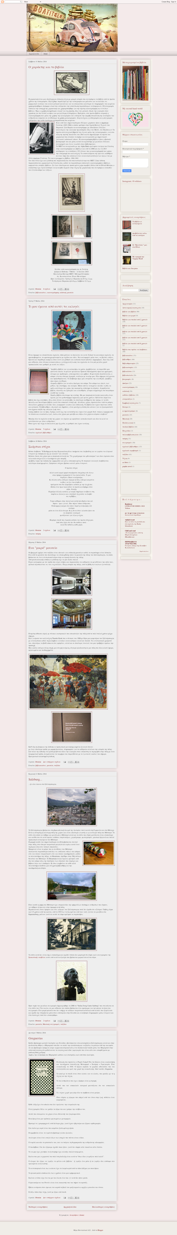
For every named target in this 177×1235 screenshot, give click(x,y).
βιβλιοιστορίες (128, 367)
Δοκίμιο (125, 383)
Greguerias (36, 1038)
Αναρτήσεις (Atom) (77, 1215)
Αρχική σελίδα (34, 54)
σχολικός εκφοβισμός (130, 450)
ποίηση (38, 534)
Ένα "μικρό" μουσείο (43, 548)
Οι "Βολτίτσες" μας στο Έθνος (139, 246)
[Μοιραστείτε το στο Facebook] (66, 289)
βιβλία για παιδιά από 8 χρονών (134, 343)
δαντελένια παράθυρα (133, 515)
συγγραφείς (55, 1024)
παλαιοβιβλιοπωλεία (130, 434)
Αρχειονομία (127, 304)
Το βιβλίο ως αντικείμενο (137, 222)
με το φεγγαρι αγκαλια (134, 513)
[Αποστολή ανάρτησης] (54, 289)
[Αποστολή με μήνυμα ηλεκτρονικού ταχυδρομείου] (59, 289)
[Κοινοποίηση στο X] (63, 289)
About (45, 54)
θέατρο (125, 407)
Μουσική (46, 1024)
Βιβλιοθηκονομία (128, 363)
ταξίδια (57, 765)
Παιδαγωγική (127, 423)
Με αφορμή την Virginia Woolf (138, 257)
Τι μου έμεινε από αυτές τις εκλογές (54, 306)
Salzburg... (35, 779)
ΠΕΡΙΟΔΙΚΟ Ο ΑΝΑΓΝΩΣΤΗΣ (131, 542)
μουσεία (70, 292)
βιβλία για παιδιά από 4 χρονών (134, 331)
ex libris (125, 462)
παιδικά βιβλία (128, 427)
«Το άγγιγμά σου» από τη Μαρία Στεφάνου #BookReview (134, 535)
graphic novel (127, 466)
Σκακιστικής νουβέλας (37, 957)
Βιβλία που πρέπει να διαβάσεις (134, 349)
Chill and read (130, 530)
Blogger (100, 1230)
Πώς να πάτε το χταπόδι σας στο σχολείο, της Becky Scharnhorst (135, 524)
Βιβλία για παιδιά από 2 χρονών (135, 319)
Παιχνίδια (126, 431)
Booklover (128, 504)
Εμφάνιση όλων (144, 551)
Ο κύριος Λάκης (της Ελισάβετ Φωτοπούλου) (135, 547)
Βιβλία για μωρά (128, 315)
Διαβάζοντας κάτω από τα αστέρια (139, 234)
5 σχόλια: (47, 429)
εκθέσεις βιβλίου (128, 395)
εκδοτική (63, 292)
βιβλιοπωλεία (127, 375)
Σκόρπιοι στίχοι (39, 446)
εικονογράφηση (53, 292)
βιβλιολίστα (127, 371)
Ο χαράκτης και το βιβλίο (46, 67)
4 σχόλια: (47, 289)
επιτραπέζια (127, 399)
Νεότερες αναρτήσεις (38, 1206)
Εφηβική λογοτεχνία (130, 403)
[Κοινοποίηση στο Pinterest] (68, 289)
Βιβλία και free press (130, 268)
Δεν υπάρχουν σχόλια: (52, 762)
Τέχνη (124, 458)
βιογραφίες (126, 379)
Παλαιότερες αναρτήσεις (103, 1206)
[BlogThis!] (61, 289)
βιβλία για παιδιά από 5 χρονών (134, 337)
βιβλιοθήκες (126, 359)
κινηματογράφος (128, 411)
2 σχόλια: (47, 530)
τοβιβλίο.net (130, 519)
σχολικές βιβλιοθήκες (44, 432)
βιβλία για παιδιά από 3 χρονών (134, 325)
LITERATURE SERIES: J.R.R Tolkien (135, 507)
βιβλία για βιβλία (129, 311)
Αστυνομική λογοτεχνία (131, 308)
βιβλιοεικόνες (41, 292)
